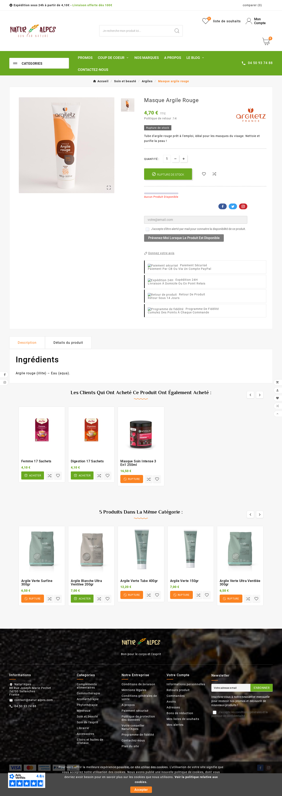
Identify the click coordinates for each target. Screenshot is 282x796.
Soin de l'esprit (87, 722)
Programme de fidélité (138, 734)
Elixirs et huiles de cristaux (90, 741)
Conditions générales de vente (139, 697)
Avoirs (171, 701)
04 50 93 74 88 (25, 706)
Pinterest (243, 206)
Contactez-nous (133, 740)
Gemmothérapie (88, 693)
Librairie (83, 728)
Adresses (173, 707)
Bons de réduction (180, 713)
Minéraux (83, 710)
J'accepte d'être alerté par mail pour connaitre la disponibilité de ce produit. (198, 229)
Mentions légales (134, 690)
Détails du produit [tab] (68, 343)
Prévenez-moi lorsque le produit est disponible (184, 238)
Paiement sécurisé (135, 710)
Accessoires (85, 733)
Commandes (176, 695)
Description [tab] (27, 343)
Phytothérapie (87, 705)
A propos (128, 705)
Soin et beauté (87, 716)
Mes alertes (175, 724)
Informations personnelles (186, 684)
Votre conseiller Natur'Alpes (133, 727)
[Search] (177, 31)
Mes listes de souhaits (183, 719)
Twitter (233, 206)
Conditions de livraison (138, 684)
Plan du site (130, 746)
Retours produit (178, 690)
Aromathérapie (88, 699)
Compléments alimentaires (87, 686)
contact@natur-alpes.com (33, 700)
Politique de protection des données (138, 718)
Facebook (222, 206)
